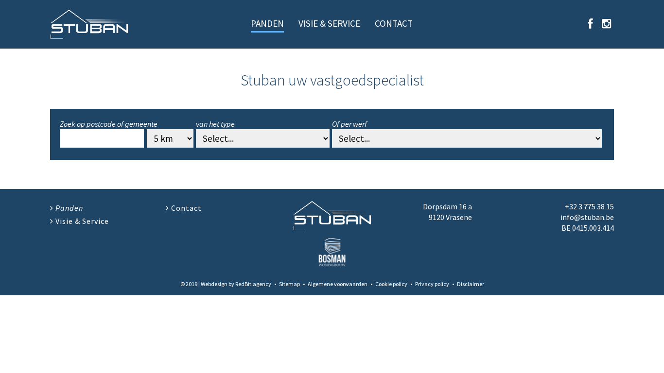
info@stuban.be (587, 217)
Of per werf (349, 124)
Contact (394, 23)
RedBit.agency (253, 284)
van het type (215, 124)
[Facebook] (590, 24)
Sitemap (289, 284)
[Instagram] (606, 24)
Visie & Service (329, 23)
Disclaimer (470, 284)
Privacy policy (432, 284)
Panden (267, 23)
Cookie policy (391, 284)
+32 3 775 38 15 (589, 206)
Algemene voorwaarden (337, 284)
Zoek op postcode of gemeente (108, 124)
